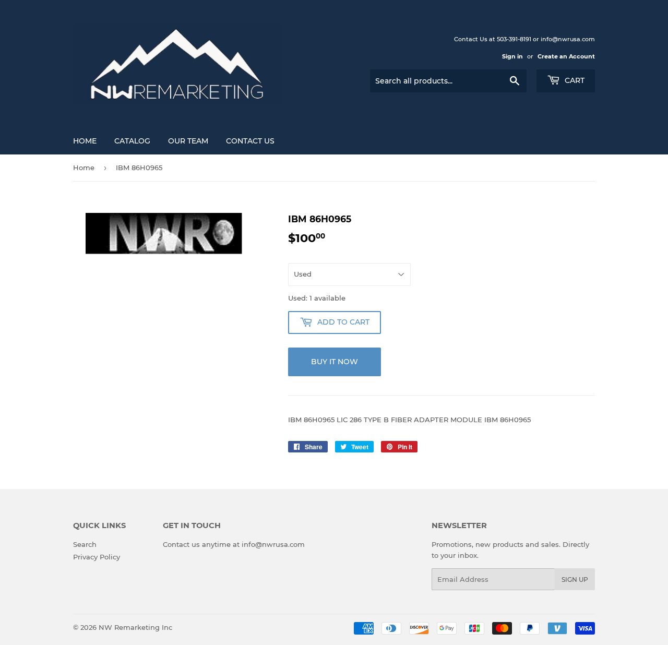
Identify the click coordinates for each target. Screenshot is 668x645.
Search (85, 544)
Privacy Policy (96, 557)
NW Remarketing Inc (135, 627)
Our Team (188, 141)
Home (85, 141)
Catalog (132, 141)
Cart (573, 80)
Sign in (512, 56)
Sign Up (575, 579)
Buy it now (334, 361)
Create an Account (566, 56)
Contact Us (250, 141)
